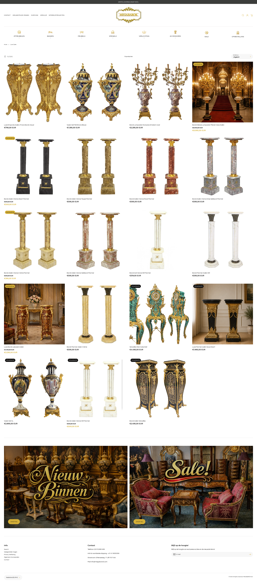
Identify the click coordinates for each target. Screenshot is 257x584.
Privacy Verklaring (9, 554)
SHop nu (14, 522)
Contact (6, 560)
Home (5, 44)
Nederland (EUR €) (12, 577)
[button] (243, 15)
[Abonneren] (250, 554)
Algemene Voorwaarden (11, 557)
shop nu (139, 522)
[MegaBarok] (128, 15)
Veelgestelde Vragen (10, 552)
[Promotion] (65, 487)
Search (6, 549)
